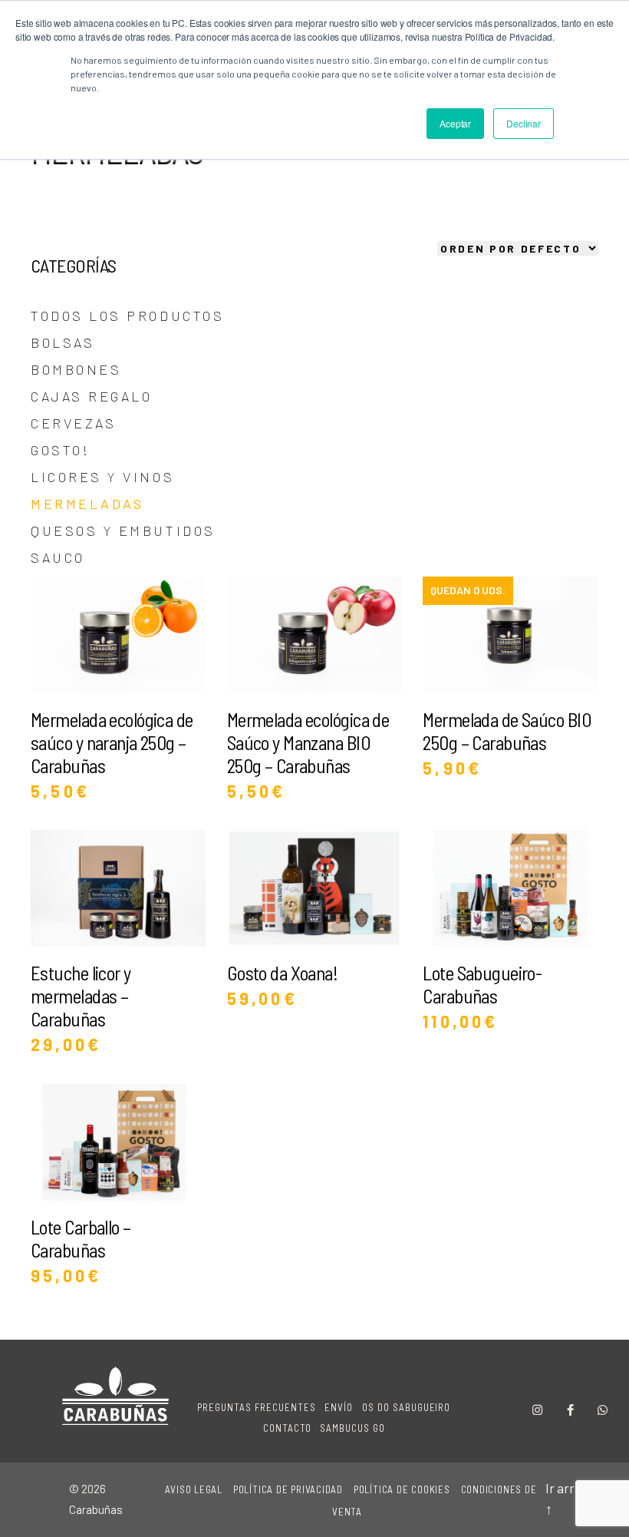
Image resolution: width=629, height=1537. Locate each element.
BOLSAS (62, 342)
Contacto (287, 1428)
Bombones (76, 369)
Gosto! (60, 449)
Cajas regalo (91, 396)
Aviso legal (193, 1489)
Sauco (58, 557)
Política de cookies (402, 1489)
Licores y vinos (102, 476)
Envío (338, 1407)
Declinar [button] (523, 123)
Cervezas (73, 423)
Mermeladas (87, 503)
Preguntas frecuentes (256, 1407)
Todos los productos (127, 315)
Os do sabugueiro (406, 1407)
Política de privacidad (288, 1489)
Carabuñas (96, 1509)
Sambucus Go (352, 1428)
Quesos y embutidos (123, 530)
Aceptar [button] (455, 123)
